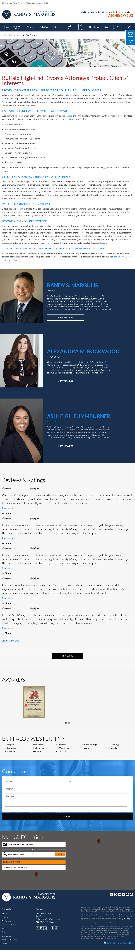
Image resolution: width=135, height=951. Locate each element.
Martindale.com (109, 924)
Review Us (67, 655)
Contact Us (116, 27)
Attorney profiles (17, 27)
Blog (106, 27)
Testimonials (7, 929)
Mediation (43, 27)
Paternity (57, 27)
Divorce (30, 27)
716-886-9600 (120, 15)
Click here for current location (20, 845)
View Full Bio (65, 317)
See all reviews (10, 640)
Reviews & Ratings (81, 27)
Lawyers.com (97, 924)
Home (6, 27)
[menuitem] (6, 27)
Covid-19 (5, 944)
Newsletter (94, 27)
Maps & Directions (9, 940)
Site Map (126, 920)
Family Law (69, 27)
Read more (7, 508)
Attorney (5, 915)
